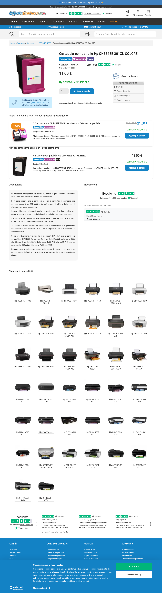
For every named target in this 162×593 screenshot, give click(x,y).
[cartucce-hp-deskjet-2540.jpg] (139, 322)
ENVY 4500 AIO (22, 400)
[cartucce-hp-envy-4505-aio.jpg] (116, 387)
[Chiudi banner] (158, 563)
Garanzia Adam (90, 553)
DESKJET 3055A (139, 367)
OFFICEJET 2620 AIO (69, 466)
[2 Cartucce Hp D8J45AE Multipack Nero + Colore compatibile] (19, 134)
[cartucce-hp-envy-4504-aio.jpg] (92, 387)
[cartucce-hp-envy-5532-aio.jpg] (139, 420)
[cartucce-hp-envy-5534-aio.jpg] (23, 453)
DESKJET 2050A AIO (69, 335)
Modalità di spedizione (56, 556)
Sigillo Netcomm (91, 556)
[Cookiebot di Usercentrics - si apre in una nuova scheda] (16, 588)
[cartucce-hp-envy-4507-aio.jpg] (23, 420)
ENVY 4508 (46, 432)
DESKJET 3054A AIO (116, 367)
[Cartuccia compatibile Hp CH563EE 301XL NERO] (19, 166)
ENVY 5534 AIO (22, 466)
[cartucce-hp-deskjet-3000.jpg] (23, 354)
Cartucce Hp (32, 43)
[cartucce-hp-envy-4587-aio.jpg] (92, 420)
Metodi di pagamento (55, 553)
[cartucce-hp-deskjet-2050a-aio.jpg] (69, 322)
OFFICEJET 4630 (116, 466)
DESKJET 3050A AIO (69, 367)
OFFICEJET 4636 (46, 499)
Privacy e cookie (91, 559)
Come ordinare (53, 550)
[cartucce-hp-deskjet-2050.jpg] (46, 322)
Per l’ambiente (15, 553)
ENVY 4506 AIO (139, 400)
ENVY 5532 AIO (139, 433)
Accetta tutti (133, 566)
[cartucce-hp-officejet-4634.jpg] (23, 486)
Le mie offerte (128, 553)
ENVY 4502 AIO (69, 400)
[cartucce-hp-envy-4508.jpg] (46, 420)
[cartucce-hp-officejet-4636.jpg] (46, 486)
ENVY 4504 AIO (92, 400)
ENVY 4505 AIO (116, 400)
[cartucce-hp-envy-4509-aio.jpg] (69, 420)
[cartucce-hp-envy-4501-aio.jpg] (46, 387)
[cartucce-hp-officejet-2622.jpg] (92, 453)
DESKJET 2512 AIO (116, 335)
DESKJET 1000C (46, 302)
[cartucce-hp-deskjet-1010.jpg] (69, 289)
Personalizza (132, 574)
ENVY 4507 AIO (22, 433)
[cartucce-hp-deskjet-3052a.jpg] (92, 354)
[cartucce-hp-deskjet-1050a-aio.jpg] (116, 289)
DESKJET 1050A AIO (116, 302)
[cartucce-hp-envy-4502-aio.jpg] (69, 387)
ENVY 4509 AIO (69, 433)
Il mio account (128, 550)
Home (12, 43)
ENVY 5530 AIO (116, 433)
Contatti (12, 556)
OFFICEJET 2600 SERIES (46, 466)
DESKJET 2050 (46, 334)
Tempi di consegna (54, 559)
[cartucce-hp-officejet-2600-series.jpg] (46, 453)
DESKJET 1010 (69, 301)
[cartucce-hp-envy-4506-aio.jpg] (139, 387)
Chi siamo (13, 550)
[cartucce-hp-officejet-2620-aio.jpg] (69, 453)
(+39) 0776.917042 (38, 102)
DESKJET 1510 (139, 301)
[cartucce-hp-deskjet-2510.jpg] (92, 322)
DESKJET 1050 (92, 301)
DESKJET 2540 (139, 334)
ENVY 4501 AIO (46, 400)
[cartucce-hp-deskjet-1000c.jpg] (46, 289)
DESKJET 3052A (92, 367)
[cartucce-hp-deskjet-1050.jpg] (92, 289)
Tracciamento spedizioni (132, 559)
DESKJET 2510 (92, 334)
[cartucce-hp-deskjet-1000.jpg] (23, 289)
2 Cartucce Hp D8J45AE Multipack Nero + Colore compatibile (66, 123)
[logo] (27, 13)
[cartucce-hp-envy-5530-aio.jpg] (116, 420)
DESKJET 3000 (23, 366)
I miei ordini (127, 556)
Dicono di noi (89, 550)
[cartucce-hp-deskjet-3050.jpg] (46, 354)
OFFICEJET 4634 (22, 499)
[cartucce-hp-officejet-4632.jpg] (139, 453)
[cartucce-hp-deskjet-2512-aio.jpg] (116, 322)
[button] (34, 21)
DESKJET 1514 (23, 334)
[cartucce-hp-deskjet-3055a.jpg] (139, 354)
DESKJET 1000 (45, 43)
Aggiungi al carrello (82, 91)
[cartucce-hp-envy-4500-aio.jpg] (23, 387)
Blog (11, 559)
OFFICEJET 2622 (92, 466)
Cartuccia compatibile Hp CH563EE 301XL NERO (60, 155)
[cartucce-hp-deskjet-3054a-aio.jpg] (116, 354)
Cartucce (21, 43)
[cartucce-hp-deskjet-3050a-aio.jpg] (69, 354)
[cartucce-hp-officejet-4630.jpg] (116, 453)
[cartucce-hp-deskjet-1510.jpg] (139, 289)
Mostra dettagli (40, 588)
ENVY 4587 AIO (92, 433)
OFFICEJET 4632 (139, 466)
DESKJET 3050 (46, 366)
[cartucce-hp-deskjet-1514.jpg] (23, 322)
